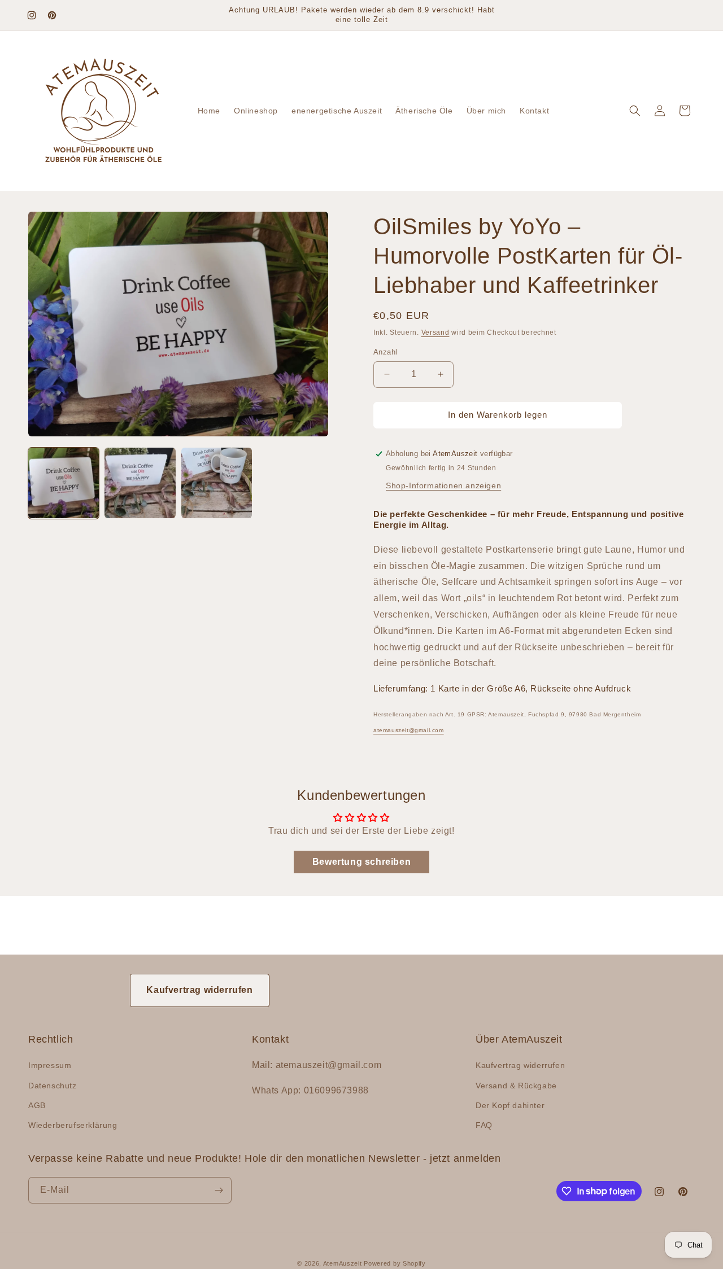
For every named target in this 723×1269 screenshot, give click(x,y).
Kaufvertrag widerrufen (199, 990)
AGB (37, 1105)
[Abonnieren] (218, 1190)
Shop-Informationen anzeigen (443, 485)
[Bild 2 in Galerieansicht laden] (139, 483)
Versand (435, 332)
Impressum (49, 1065)
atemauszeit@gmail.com (408, 730)
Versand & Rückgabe (516, 1085)
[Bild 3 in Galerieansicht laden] (216, 483)
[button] (634, 110)
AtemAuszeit (342, 1263)
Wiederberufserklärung (72, 1125)
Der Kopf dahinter (510, 1105)
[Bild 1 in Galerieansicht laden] (63, 483)
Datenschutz (52, 1085)
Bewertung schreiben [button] (361, 862)
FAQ (484, 1125)
